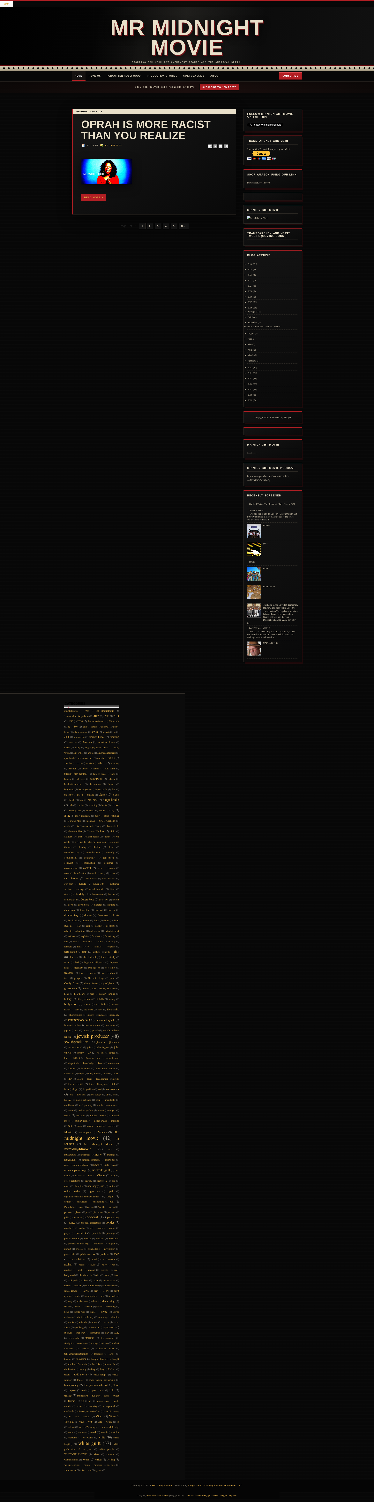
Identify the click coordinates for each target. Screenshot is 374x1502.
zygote (98, 1470)
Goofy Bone (71, 983)
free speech (94, 967)
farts (79, 946)
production (113, 1238)
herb (92, 993)
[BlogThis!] (215, 146)
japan (67, 1030)
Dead (112, 889)
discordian (85, 910)
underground (109, 1406)
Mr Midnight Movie (187, 37)
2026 (250, 263)
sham (95, 1301)
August (251, 333)
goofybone (108, 983)
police (72, 1222)
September (252, 322)
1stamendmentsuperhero (76, 716)
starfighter (95, 1332)
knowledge (88, 1063)
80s (76, 726)
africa (95, 732)
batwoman (95, 784)
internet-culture (92, 1025)
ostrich (67, 1201)
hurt (77, 1009)
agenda (106, 732)
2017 (250, 302)
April (250, 349)
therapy (82, 1369)
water (71, 1432)
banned (67, 779)
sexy (70, 1301)
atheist (101, 763)
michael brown (98, 1115)
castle (67, 826)
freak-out (78, 967)
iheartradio (113, 1009)
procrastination (71, 1238)
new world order (81, 1165)
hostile (87, 1004)
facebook (96, 936)
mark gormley (85, 1105)
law (70, 1078)
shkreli (99, 1306)
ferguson (111, 946)
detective (103, 899)
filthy (113, 957)
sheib (67, 1306)
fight (84, 951)
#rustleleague (71, 710)
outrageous (82, 1201)
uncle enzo (102, 1401)
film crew (74, 957)
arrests (100, 758)
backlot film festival (75, 773)
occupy (88, 1180)
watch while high (110, 1427)
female (97, 946)
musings (111, 1154)
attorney (115, 763)
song (94, 1322)
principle (96, 1233)
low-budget (95, 1094)
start (107, 1332)
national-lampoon (91, 1159)
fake (75, 941)
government (70, 988)
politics (110, 1222)
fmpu (66, 962)
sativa (86, 1290)
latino (106, 1073)
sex (102, 1296)
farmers (68, 946)
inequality (114, 1014)
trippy (93, 1390)
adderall (105, 726)
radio (92, 1264)
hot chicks (101, 1004)
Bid (113, 789)
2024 (250, 269)
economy (110, 925)
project (111, 1243)
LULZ (67, 1099)
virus (81, 1421)
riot (98, 1275)
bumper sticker (111, 815)
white (101, 1437)
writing (111, 1459)
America (87, 742)
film (116, 951)
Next (183, 226)
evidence (72, 936)
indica (101, 1014)
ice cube (88, 1009)
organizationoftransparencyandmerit (82, 1196)
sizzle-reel (79, 1311)
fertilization (70, 951)
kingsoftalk (73, 1063)
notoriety (79, 1175)
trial (83, 1390)
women (86, 1459)
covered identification (75, 873)
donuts (116, 915)
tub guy (96, 1395)
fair (66, 941)
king (66, 1058)
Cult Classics (194, 76)
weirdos (115, 1432)
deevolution (97, 894)
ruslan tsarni (109, 1280)
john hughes (102, 1047)
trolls (112, 1390)
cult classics (71, 878)
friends (92, 973)
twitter (71, 1401)
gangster (78, 978)
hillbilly (100, 999)
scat (96, 1290)
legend (115, 1078)
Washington (92, 1427)
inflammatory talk (79, 1020)
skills (92, 1311)
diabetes (98, 904)
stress (105, 1343)
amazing (114, 737)
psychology (109, 1248)
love (71, 1094)
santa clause (70, 1290)
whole (97, 1454)
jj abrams (114, 1042)
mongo (100, 1126)
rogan (95, 1280)
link (113, 1084)
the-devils (110, 1364)
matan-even (113, 1105)
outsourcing (98, 1201)
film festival (89, 957)
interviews (110, 1025)
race (116, 1254)
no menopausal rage (75, 1170)
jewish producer (93, 1035)
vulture (71, 1427)
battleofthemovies (73, 784)
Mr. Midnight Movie (98, 1144)
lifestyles (102, 1084)
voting (109, 1421)
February (252, 360)
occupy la (102, 1180)
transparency (71, 1385)
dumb (106, 920)
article (111, 758)
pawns (90, 1207)
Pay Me (101, 1207)
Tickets (112, 1369)
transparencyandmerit (96, 1385)
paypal (112, 1207)
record (91, 1270)
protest (67, 1248)
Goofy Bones (91, 983)
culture (82, 883)
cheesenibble (112, 826)
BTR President (82, 815)
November (252, 311)
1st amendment (104, 710)
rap (113, 1264)
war (80, 1427)
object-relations (72, 1180)
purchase (104, 1254)
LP (107, 1094)
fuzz (66, 978)
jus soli (100, 1052)
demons (111, 894)
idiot (100, 1009)
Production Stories (162, 76)
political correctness (91, 1222)
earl (79, 925)
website (82, 1432)
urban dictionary (111, 1411)
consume (108, 862)
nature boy (110, 1159)
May (250, 344)
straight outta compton (75, 1343)
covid (93, 873)
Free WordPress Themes (158, 1495)
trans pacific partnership (102, 1379)
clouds (111, 847)
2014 (250, 372)
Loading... (252, 452)
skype (104, 1311)
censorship (88, 826)
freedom (68, 973)
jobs (89, 1047)
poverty (101, 1228)
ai (115, 732)
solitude (83, 1322)
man (98, 1099)
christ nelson (92, 836)
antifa (91, 752)
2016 (250, 307)
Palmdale (69, 1207)
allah (66, 737)
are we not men (85, 758)
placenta (77, 1217)
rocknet (84, 1280)
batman (111, 779)
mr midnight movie (91, 1134)
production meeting (78, 1243)
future (112, 973)
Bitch (80, 794)
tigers (67, 1374)
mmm (80, 1126)
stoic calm (74, 1338)
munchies (85, 1154)
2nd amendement (96, 721)
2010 (250, 394)
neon (66, 1165)
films (103, 957)
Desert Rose (87, 899)
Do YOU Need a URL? (259, 628)
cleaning (82, 847)
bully (97, 815)
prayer (67, 1233)
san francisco (91, 1285)
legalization (102, 1078)
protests (79, 1248)
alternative (79, 737)
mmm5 (252, 561)
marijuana (69, 1105)
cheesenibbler (75, 831)
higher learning (107, 993)
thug (102, 1369)
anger (67, 747)
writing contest (72, 1465)
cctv (77, 826)
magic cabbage (83, 1099)
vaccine (87, 1416)
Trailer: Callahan (256, 510)
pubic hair (69, 1254)
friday (82, 973)
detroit (115, 899)
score (106, 1290)
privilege (110, 1233)
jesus (85, 1030)
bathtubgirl (96, 779)
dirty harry (69, 910)
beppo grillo (101, 789)
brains (102, 810)
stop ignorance (107, 1338)
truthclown (82, 1395)
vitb (90, 1421)
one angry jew (95, 1186)
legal (89, 1078)
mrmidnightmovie (77, 1148)
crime (113, 873)
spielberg (79, 1327)
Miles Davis (100, 1120)
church (106, 836)
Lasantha (189, 1495)
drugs (96, 920)
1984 (86, 710)
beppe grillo (85, 789)
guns (94, 988)
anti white (78, 752)
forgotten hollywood (94, 962)
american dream (106, 742)
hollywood (70, 1004)
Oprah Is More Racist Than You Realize (146, 130)
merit (67, 1115)
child (112, 831)
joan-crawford (75, 1047)
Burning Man (74, 820)
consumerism (71, 868)
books (104, 805)
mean (70, 1110)
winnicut (110, 1454)
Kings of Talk (93, 1058)
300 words (114, 721)
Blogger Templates (228, 1495)
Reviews (95, 76)
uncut (79, 1406)
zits (82, 1470)
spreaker (109, 1327)
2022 (250, 280)
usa (77, 1416)
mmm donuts (269, 586)
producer (100, 1238)
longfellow (88, 1089)
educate (68, 931)
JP (89, 1052)
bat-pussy (80, 779)
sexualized (113, 1296)
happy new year (108, 988)
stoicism (89, 1338)
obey (113, 1175)
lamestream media (105, 1068)
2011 (250, 389)
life (91, 1084)
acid (85, 726)
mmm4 (266, 525)
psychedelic (94, 1248)
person (67, 1212)
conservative (88, 862)
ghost (112, 978)
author (96, 768)
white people (106, 1449)
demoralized (70, 899)
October (251, 316)
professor (98, 1243)
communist (89, 857)
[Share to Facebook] (226, 146)
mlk (70, 1126)
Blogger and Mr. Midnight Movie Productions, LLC (215, 1485)
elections (80, 931)
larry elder (93, 1073)
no (114, 1165)
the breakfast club (77, 1364)
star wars (81, 1332)
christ (79, 836)
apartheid (69, 758)
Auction (72, 768)
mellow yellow (85, 1110)
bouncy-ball (75, 810)
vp (118, 1421)
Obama (101, 1175)
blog (81, 800)
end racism (94, 931)
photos (78, 1212)
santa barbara (109, 1285)
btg (112, 810)
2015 (250, 367)
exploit (84, 936)
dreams (85, 920)
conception (108, 857)
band (112, 773)
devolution (83, 904)
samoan (77, 1285)
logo (75, 1089)
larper (81, 1073)
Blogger (287, 417)
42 (69, 726)
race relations (78, 1259)
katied (112, 1052)
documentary (71, 915)
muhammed (70, 1154)
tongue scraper (100, 1374)
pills (66, 1217)
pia (87, 1212)
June (250, 338)
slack (79, 1317)
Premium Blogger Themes (206, 1495)
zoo (89, 1470)
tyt (82, 1401)
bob (70, 805)
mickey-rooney (82, 1120)
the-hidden (69, 1369)
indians (90, 1014)
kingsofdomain (111, 1058)
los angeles (112, 1089)
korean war (113, 1063)
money (89, 1126)
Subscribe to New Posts (219, 87)
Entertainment (112, 931)
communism (70, 857)
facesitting (110, 936)
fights (107, 951)
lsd (114, 1094)
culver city (98, 883)
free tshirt (110, 967)
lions (66, 1089)
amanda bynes (97, 737)
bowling (90, 810)
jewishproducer (75, 1041)
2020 (250, 291)
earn (88, 925)
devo (70, 904)
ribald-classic (85, 1275)
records (104, 1270)
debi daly (79, 894)
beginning (69, 789)
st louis (68, 1332)
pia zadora (98, 1212)
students (85, 1348)
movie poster (85, 1132)
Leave (80, 1078)
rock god (72, 1280)
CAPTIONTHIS (107, 820)
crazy (103, 873)
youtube (98, 1465)
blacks (116, 794)
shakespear (82, 1301)
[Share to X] (220, 146)
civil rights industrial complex (90, 842)
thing (92, 1369)
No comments (113, 145)
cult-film (68, 883)
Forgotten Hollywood (124, 76)
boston (115, 805)
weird (104, 1432)
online (112, 1186)
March (251, 355)
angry (77, 747)
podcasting (113, 1217)
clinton (97, 847)
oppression (94, 1191)
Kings (76, 1058)
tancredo (98, 1353)
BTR (67, 815)
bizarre (90, 794)
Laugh (116, 1073)
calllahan (90, 820)
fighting (96, 951)
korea (101, 1063)
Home (6, 4)
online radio (72, 1191)
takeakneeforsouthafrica (76, 1353)
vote (100, 1421)
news (96, 1165)
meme (101, 1110)
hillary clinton (84, 999)
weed (93, 1432)
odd (113, 1180)
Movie (68, 1132)
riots (106, 1275)
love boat (81, 1094)
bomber (80, 805)
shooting (111, 1306)
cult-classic (91, 878)
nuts (90, 1175)
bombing (93, 805)
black (102, 794)
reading (68, 1270)
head (66, 993)
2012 (250, 383)
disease (111, 910)
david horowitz (97, 889)
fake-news (87, 941)
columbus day (71, 852)
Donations (103, 915)
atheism (90, 763)
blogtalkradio (111, 800)
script (78, 1296)
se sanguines (91, 1296)
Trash (116, 1385)
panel (80, 1207)
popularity (69, 1228)
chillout (68, 836)
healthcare (79, 993)
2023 (250, 274)
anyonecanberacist (106, 752)
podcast (92, 1216)
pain (111, 1201)
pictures (112, 1212)
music (98, 1154)
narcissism (70, 1159)
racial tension (108, 1259)
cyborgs (80, 889)
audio (84, 768)
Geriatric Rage (96, 978)
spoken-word (94, 1327)
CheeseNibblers (95, 831)
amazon (73, 742)
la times (85, 1068)
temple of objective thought (105, 1359)
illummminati (76, 1014)
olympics (78, 1186)
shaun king (108, 1301)
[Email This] (210, 146)
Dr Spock (73, 920)
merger (111, 1110)
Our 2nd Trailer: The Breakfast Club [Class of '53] (272, 503)
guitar (85, 988)
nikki (106, 1165)
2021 (250, 285)
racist (82, 1264)
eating (98, 925)
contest (87, 868)
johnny (80, 1052)
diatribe (111, 904)
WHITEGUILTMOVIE (75, 1454)
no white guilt (101, 1170)
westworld (88, 1437)
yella (265, 543)
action (94, 726)
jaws (76, 1030)
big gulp (68, 794)
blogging (93, 800)
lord (99, 1089)
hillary (67, 999)
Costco (111, 868)
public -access (87, 1254)
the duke (96, 1364)
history (111, 999)
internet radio (71, 1025)
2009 (250, 400)
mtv (110, 1149)
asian (79, 763)
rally (104, 1264)
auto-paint (110, 768)
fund (103, 973)
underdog (92, 1406)
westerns (72, 1437)
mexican (80, 1115)
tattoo (112, 1353)
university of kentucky (88, 1411)
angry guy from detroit (97, 747)
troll (102, 1390)
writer (98, 1459)
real (80, 1270)
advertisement (80, 732)
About (215, 76)
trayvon (72, 1390)
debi (66, 894)
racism (68, 1264)
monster (112, 1126)
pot (91, 1228)
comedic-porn (93, 852)
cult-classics (108, 878)
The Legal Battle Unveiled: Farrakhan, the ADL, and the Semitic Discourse (280, 606)
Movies (102, 1132)
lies (81, 1084)
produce (87, 1238)
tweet (116, 1395)
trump (67, 1395)
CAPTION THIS (270, 642)
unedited (68, 1411)
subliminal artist (105, 1348)
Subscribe (290, 76)
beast (111, 784)
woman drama (71, 1459)
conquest (68, 862)
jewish (95, 1030)
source (106, 1322)
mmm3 (266, 568)
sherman (88, 1306)
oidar (66, 1186)
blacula (71, 800)
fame (100, 941)
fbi (88, 946)
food (77, 962)
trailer (80, 1379)
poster (82, 1228)
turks (106, 1395)
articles (68, 763)
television (81, 1359)
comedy (110, 852)
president (81, 1233)
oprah (110, 1191)
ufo (90, 1401)
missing (115, 1120)
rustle (67, 1285)
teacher (68, 1359)
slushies (115, 1317)
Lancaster (69, 1073)
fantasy (111, 941)
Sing (66, 1311)
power (112, 1228)
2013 (250, 378)
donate (88, 915)
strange (94, 1343)
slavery (90, 1317)
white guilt (89, 1443)
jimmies (100, 1042)
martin (100, 1105)
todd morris (80, 1374)
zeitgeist (111, 1465)
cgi (99, 826)
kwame (72, 1068)
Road (116, 1275)
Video (99, 1416)
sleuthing (102, 1317)
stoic (116, 1332)
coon (100, 868)
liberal (71, 1084)
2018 (250, 296)
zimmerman (70, 1470)
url (69, 1416)
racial (94, 1259)
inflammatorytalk (105, 1020)
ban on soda (99, 773)
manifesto (110, 1099)
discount (99, 910)
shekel (77, 1306)
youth (87, 1465)
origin (110, 1196)
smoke (71, 1322)
